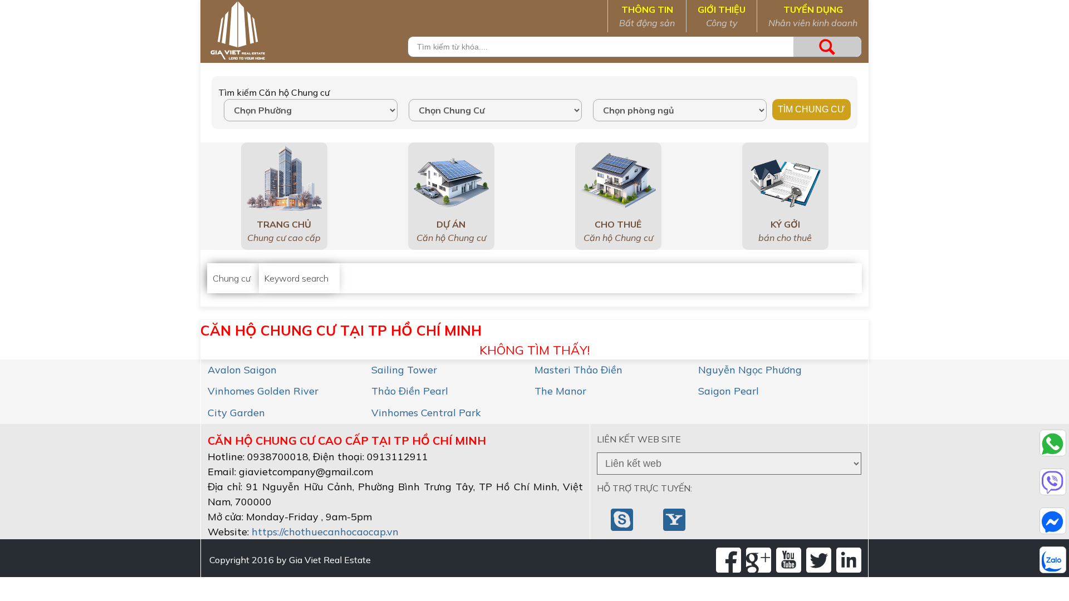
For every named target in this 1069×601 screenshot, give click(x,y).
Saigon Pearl (728, 391)
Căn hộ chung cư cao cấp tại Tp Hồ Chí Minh (347, 440)
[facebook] (728, 560)
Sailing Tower (404, 369)
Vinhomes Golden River (263, 391)
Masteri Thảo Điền (578, 369)
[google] (758, 560)
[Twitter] (818, 560)
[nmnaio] (623, 518)
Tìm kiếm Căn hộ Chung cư (274, 92)
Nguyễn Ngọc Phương (750, 369)
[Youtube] (788, 560)
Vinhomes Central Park (426, 412)
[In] (848, 560)
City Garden (236, 412)
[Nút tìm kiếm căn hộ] (827, 47)
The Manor (560, 391)
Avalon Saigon (242, 369)
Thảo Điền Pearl (409, 391)
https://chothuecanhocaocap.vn (325, 531)
